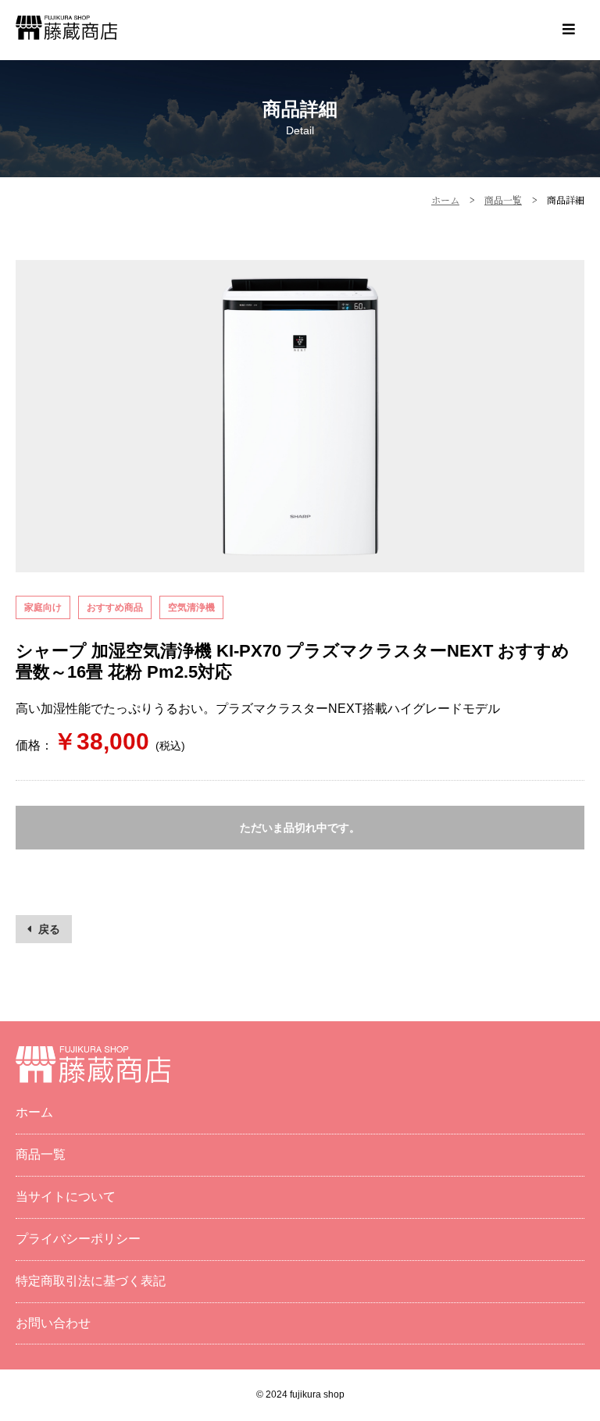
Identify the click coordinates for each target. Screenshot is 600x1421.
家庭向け (43, 607)
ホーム (34, 1112)
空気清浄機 (191, 607)
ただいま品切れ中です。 (300, 827)
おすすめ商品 (115, 607)
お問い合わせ (53, 1323)
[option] (300, 416)
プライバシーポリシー (78, 1238)
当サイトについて (66, 1196)
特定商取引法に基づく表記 (91, 1280)
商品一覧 (41, 1154)
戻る (49, 929)
